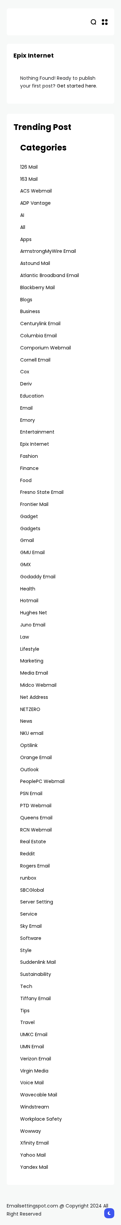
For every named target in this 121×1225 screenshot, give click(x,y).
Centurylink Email (40, 323)
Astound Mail (35, 263)
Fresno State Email (42, 492)
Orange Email (36, 757)
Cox (24, 371)
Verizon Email (35, 1058)
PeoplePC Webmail (42, 781)
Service (28, 914)
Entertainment (37, 432)
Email (26, 408)
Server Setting (36, 901)
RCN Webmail (36, 829)
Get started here (76, 85)
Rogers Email (35, 865)
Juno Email (32, 624)
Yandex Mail (34, 1167)
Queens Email (36, 817)
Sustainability (35, 974)
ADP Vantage (35, 203)
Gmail (27, 540)
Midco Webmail (38, 685)
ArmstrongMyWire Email (48, 251)
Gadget (29, 516)
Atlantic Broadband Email (49, 275)
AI (22, 215)
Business (30, 311)
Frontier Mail (34, 504)
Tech (26, 986)
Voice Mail (32, 1082)
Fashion (29, 456)
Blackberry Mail (37, 287)
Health (27, 588)
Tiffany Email (35, 998)
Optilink (29, 745)
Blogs (26, 299)
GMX (25, 564)
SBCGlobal (32, 890)
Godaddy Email (37, 576)
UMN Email (32, 1046)
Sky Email (31, 926)
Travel (27, 1022)
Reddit (27, 853)
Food (26, 480)
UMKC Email (33, 1034)
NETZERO (30, 709)
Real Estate (33, 841)
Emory (27, 420)
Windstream (34, 1106)
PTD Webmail (35, 805)
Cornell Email (35, 359)
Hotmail (29, 600)
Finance (29, 468)
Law (24, 637)
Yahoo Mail (33, 1155)
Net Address (34, 697)
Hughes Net (33, 612)
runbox (28, 878)
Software (30, 938)
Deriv (26, 383)
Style (26, 950)
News (26, 721)
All (22, 227)
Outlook (29, 769)
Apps (26, 239)
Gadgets (30, 528)
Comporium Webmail (45, 347)
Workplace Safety (41, 1119)
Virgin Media (34, 1070)
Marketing (31, 660)
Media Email (34, 673)
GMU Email (32, 552)
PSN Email (31, 793)
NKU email (31, 733)
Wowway (30, 1131)
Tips (25, 1010)
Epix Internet (34, 444)
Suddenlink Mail (38, 962)
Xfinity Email (34, 1142)
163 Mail (29, 179)
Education (32, 396)
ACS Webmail (36, 191)
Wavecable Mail (38, 1094)
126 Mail (29, 167)
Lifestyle (29, 649)
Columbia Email (38, 335)
